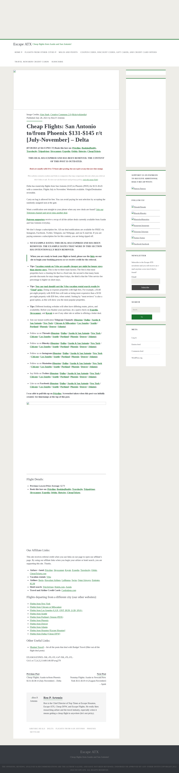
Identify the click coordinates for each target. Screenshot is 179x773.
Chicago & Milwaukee (65, 323)
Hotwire (82, 151)
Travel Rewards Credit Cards (32, 62)
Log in (134, 338)
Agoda (69, 587)
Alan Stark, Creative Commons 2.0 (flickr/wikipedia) (63, 114)
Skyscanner (55, 151)
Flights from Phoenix (39, 620)
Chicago (34, 336)
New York (48, 323)
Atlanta (61, 326)
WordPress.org (137, 358)
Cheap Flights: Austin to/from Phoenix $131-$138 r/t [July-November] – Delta (44, 679)
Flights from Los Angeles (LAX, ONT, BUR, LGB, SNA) (56, 610)
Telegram (144, 232)
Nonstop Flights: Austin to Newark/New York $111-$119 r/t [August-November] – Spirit (88, 680)
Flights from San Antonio (70, 729)
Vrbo (49, 577)
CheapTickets (94, 151)
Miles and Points (68, 52)
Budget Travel (37, 647)
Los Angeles (83, 323)
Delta (50, 729)
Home (18, 52)
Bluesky (143, 213)
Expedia (66, 151)
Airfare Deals (37, 729)
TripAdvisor (48, 587)
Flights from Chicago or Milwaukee (46, 607)
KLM (32, 583)
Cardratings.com (69, 590)
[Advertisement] (89, 19)
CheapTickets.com (38, 573)
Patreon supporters (36, 219)
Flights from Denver (39, 624)
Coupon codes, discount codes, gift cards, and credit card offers (118, 52)
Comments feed (137, 351)
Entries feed (136, 344)
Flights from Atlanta (39, 627)
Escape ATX (22, 44)
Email (134, 277)
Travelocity (32, 151)
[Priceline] (66, 433)
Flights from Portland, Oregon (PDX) (46, 617)
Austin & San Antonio (78, 333)
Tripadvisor (43, 151)
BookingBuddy (89, 148)
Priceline (76, 148)
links (92, 256)
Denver (52, 326)
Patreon (143, 188)
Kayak (68, 570)
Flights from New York (40, 604)
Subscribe (57, 62)
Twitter (142, 238)
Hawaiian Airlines (53, 580)
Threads (143, 207)
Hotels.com (60, 587)
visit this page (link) (90, 180)
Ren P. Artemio (58, 118)
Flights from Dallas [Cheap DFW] (45, 634)
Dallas (87, 320)
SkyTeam (35, 732)
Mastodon (145, 219)
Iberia (40, 580)
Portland (34, 326)
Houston (79, 320)
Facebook (145, 244)
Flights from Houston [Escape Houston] (47, 630)
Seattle (93, 323)
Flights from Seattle (38, 614)
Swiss (74, 580)
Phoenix (44, 326)
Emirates (96, 580)
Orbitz (74, 151)
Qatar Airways (84, 580)
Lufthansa (66, 580)
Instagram (145, 225)
